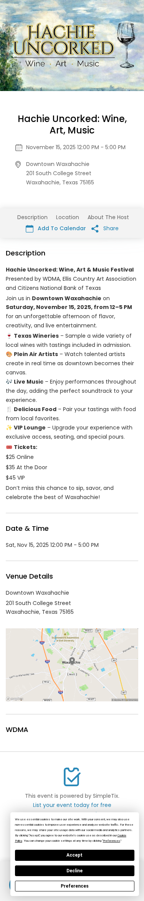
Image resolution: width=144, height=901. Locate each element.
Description (32, 217)
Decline (74, 870)
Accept (74, 855)
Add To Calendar (61, 228)
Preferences (75, 886)
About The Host (108, 217)
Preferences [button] (111, 840)
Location (67, 217)
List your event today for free (72, 805)
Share (110, 228)
